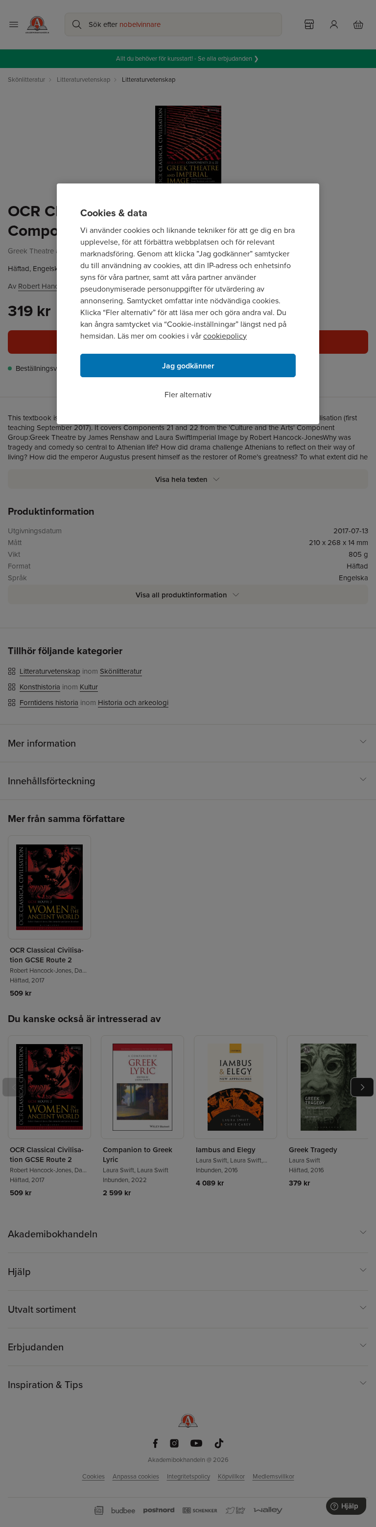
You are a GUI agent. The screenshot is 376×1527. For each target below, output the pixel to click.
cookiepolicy (225, 336)
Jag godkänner (188, 365)
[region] (188, 303)
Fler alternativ (188, 394)
